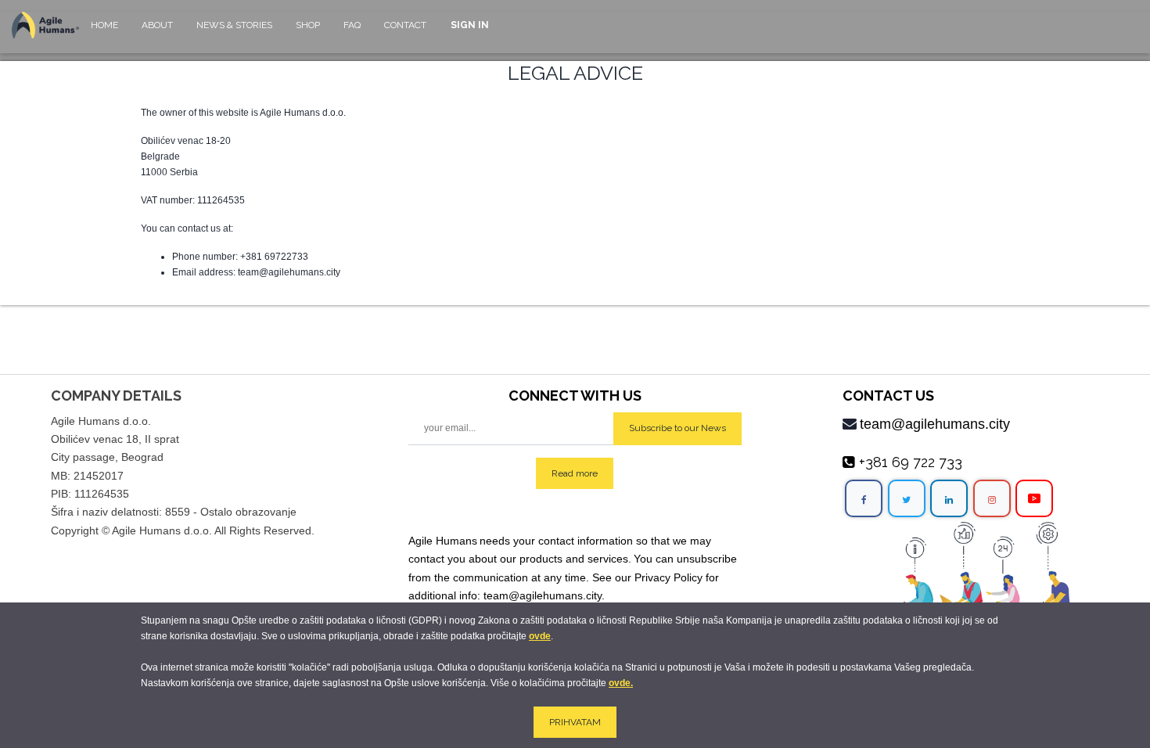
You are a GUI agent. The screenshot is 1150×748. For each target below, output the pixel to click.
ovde (540, 636)
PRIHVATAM (575, 722)
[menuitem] (104, 32)
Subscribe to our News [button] (677, 428)
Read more (575, 473)
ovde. (621, 683)
